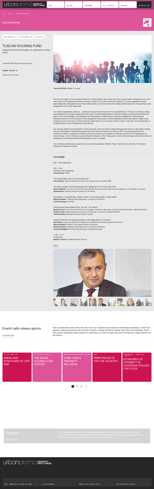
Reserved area (144, 5)
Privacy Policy (95, 484)
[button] (56, 276)
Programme (88, 5)
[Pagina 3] (81, 386)
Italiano (55, 245)
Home (4, 13)
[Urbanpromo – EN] (25, 4)
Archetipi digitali (129, 484)
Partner (124, 5)
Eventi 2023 (11, 13)
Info (50, 5)
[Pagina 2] (77, 386)
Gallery (70, 5)
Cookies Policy (84, 484)
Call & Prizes (108, 5)
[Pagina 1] (73, 386)
